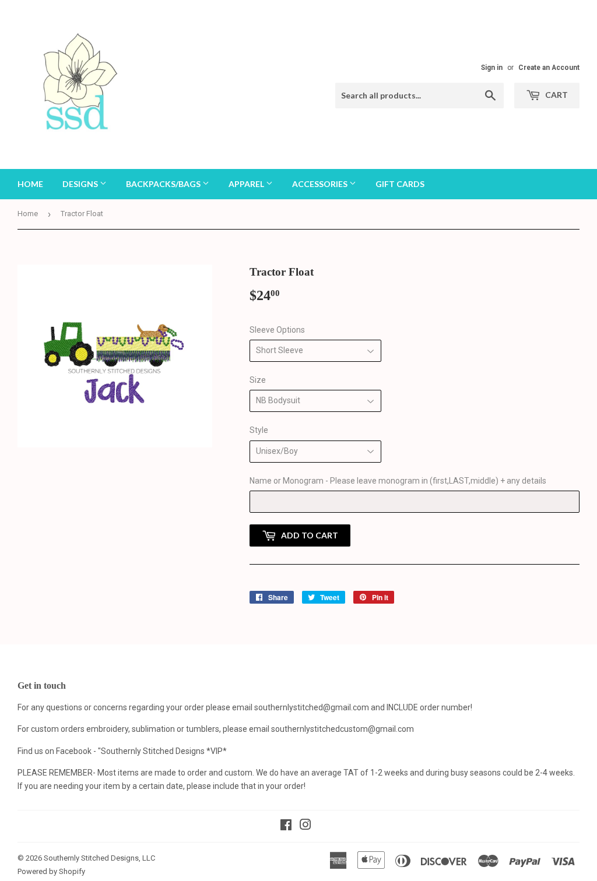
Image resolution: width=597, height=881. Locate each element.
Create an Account (549, 68)
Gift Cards (399, 184)
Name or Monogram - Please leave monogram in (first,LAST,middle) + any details (398, 480)
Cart (555, 95)
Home (30, 184)
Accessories (320, 184)
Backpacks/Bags (164, 184)
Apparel (247, 184)
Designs (81, 184)
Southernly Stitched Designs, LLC (99, 858)
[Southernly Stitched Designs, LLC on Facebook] (286, 826)
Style (259, 430)
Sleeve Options (277, 329)
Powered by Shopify (51, 871)
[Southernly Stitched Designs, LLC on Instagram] (305, 826)
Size (258, 380)
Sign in (492, 68)
